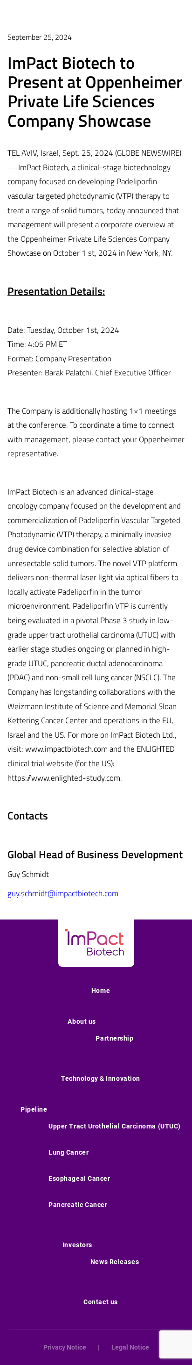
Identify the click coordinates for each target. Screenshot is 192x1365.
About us (82, 1021)
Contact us (100, 1302)
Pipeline (34, 1109)
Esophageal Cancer (79, 1178)
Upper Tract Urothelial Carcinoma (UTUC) (114, 1126)
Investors (77, 1245)
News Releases (114, 1261)
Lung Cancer (68, 1152)
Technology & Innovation (100, 1078)
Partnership (114, 1038)
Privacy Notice (64, 1347)
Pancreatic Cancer (78, 1204)
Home (100, 990)
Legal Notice (130, 1347)
